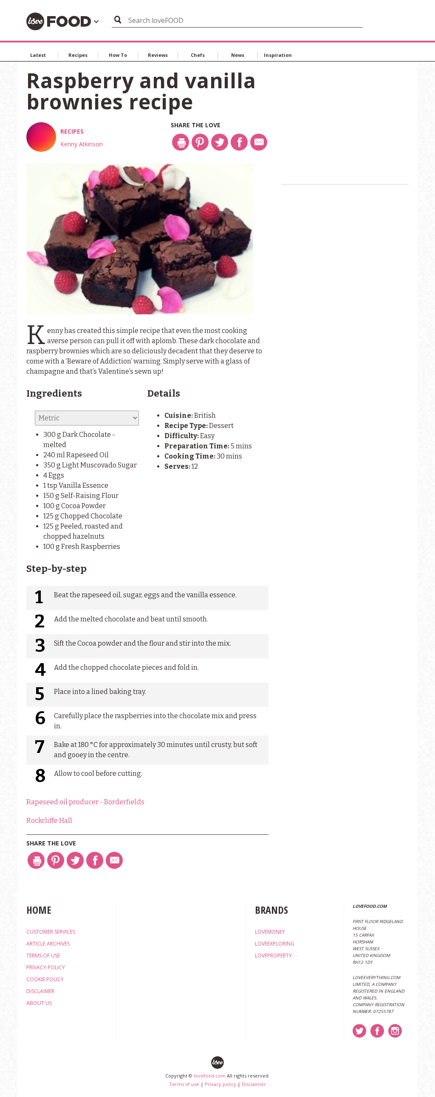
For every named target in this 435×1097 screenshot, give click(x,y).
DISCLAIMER (40, 991)
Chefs (198, 55)
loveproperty (273, 955)
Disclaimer (254, 1084)
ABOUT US (39, 1003)
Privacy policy (220, 1084)
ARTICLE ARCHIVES (48, 943)
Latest (38, 55)
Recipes (78, 55)
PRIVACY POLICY (45, 967)
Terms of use (184, 1084)
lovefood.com (210, 1075)
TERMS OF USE (43, 955)
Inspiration (278, 55)
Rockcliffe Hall (49, 821)
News (237, 55)
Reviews (158, 55)
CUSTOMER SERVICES (50, 931)
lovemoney (270, 931)
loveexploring (274, 943)
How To (118, 55)
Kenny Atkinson (81, 144)
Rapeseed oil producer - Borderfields (85, 802)
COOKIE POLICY (45, 979)
